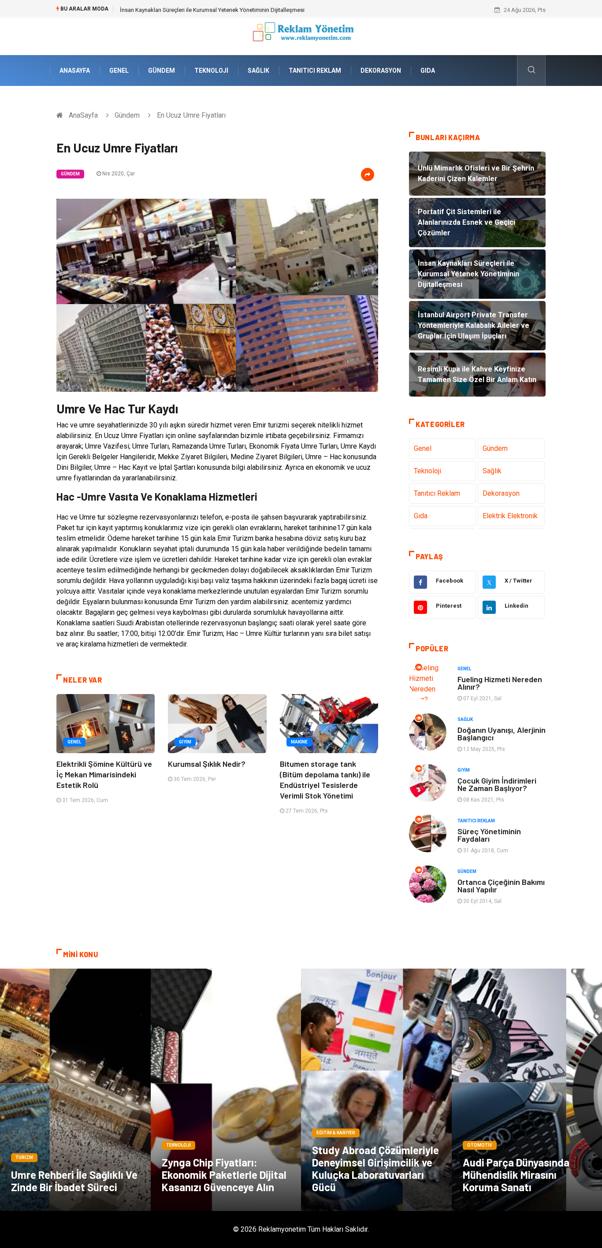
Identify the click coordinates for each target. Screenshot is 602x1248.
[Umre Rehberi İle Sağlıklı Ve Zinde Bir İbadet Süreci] (75, 1090)
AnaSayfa (74, 70)
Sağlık (258, 70)
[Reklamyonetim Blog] (301, 36)
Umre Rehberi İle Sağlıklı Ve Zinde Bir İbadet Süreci (74, 1180)
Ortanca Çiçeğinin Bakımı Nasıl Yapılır (501, 885)
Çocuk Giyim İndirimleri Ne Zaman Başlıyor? (496, 784)
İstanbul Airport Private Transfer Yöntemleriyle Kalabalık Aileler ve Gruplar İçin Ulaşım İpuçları (237, 10)
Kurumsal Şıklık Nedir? (206, 764)
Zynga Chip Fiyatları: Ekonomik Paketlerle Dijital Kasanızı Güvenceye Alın (224, 1174)
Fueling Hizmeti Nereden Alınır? (499, 682)
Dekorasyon (380, 70)
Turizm (24, 1157)
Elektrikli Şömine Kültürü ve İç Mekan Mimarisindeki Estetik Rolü (104, 774)
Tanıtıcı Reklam (315, 70)
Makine (299, 741)
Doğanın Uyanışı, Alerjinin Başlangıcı (501, 733)
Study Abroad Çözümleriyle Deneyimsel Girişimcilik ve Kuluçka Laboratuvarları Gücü (375, 1168)
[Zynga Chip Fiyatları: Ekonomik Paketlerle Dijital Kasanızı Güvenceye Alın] (226, 1090)
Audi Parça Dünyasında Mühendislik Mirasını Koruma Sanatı (516, 1174)
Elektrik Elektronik (510, 516)
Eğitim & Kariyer (335, 1132)
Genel (119, 70)
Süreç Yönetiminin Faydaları (489, 834)
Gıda (427, 70)
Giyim (185, 741)
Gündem (161, 70)
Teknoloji (211, 70)
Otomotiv (479, 1145)
